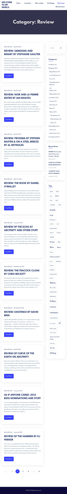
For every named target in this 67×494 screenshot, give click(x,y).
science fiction (54, 318)
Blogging (51, 68)
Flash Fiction (53, 133)
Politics (51, 90)
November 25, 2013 (19, 266)
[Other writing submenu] (44, 3)
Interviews (52, 104)
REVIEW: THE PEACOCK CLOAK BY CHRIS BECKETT (22, 272)
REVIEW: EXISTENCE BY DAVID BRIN (21, 314)
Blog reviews (53, 71)
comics (51, 224)
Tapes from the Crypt (55, 338)
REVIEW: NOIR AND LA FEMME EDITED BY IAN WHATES (21, 96)
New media (53, 287)
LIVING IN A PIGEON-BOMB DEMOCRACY (55, 164)
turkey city (52, 343)
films (52, 247)
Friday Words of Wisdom (54, 83)
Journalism (27, 3)
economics (53, 228)
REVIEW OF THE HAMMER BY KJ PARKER (22, 438)
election (51, 232)
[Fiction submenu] (21, 3)
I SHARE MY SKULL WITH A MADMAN (54, 172)
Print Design (50, 3)
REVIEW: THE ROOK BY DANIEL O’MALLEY (21, 185)
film (59, 242)
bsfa (51, 215)
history (51, 261)
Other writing (39, 3)
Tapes (52, 122)
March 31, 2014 (18, 179)
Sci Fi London (52, 323)
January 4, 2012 (18, 432)
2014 (51, 196)
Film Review (53, 115)
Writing (53, 353)
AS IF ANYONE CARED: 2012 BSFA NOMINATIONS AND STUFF (22, 397)
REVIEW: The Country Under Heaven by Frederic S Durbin (55, 154)
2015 (57, 196)
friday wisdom (55, 257)
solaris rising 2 (53, 332)
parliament (53, 292)
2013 (57, 191)
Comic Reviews (54, 75)
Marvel (51, 278)
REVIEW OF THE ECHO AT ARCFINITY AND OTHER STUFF (21, 229)
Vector (52, 348)
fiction (52, 242)
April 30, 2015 (17, 46)
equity (52, 237)
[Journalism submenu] (32, 3)
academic (52, 64)
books (52, 210)
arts (59, 205)
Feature (51, 101)
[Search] (60, 47)
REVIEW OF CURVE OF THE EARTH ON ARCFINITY (19, 355)
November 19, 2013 (19, 308)
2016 (51, 200)
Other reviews (54, 119)
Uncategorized (53, 137)
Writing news (53, 94)
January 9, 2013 (18, 390)
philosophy (53, 296)
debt (58, 224)
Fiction (18, 3)
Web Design (61, 3)
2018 (56, 200)
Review (51, 112)
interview (58, 261)
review (53, 307)
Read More (9, 75)
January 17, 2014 (18, 222)
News (51, 108)
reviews (54, 313)
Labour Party (53, 274)
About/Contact (60, 6)
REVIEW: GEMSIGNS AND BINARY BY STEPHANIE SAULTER (22, 53)
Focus (51, 79)
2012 (51, 191)
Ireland (51, 265)
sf (59, 323)
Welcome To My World (7, 5)
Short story (53, 328)
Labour (52, 270)
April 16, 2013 (17, 349)
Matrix (53, 283)
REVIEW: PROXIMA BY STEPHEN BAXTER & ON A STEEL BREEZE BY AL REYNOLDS (22, 141)
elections (59, 232)
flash (59, 247)
